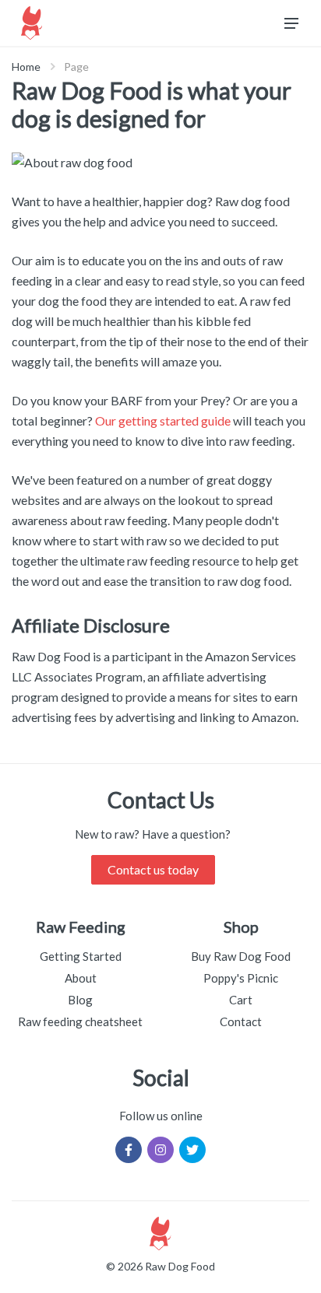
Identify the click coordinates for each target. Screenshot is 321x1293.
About (81, 978)
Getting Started (81, 956)
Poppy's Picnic (240, 978)
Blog (80, 1000)
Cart (240, 1000)
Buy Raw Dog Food (241, 956)
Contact (241, 1021)
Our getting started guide (163, 420)
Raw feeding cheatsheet (80, 1021)
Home (26, 66)
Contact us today (153, 869)
